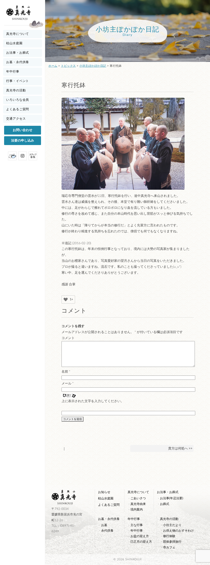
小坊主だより (172, 525)
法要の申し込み (22, 140)
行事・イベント (17, 81)
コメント (68, 338)
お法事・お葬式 (17, 52)
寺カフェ (169, 547)
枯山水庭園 (14, 43)
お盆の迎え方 (139, 536)
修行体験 (169, 536)
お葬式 (164, 504)
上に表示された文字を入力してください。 (93, 401)
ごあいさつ (138, 498)
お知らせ (104, 492)
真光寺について (17, 33)
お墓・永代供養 (17, 62)
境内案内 (136, 509)
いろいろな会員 (17, 99)
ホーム (52, 66)
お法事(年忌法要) (171, 498)
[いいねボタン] (66, 299)
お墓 (104, 525)
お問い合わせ (22, 130)
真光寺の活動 (16, 90)
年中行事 (12, 71)
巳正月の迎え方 (141, 541)
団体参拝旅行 (172, 541)
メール (68, 383)
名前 (66, 371)
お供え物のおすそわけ (178, 530)
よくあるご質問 (17, 109)
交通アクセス (16, 118)
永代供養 (107, 530)
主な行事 (136, 525)
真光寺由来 (138, 504)
